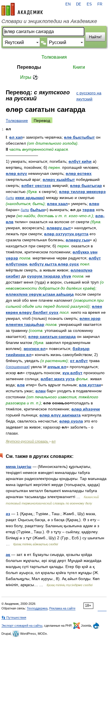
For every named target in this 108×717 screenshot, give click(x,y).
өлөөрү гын (78, 240)
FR (99, 4)
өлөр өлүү (16, 173)
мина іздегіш (18, 466)
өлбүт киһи (80, 161)
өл (54, 441)
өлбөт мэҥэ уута (58, 378)
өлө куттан (90, 385)
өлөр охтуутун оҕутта (66, 234)
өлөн (94, 203)
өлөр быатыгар (86, 185)
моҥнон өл (35, 348)
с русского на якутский (88, 96)
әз (8, 513)
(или (10, 197)
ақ (8, 554)
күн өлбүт (72, 372)
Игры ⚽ (29, 77)
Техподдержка (37, 608)
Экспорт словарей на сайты (21, 625)
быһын (37, 209)
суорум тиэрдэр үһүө (49, 276)
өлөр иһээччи (85, 409)
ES (89, 4)
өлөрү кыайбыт (59, 179)
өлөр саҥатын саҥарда (52, 336)
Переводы (29, 67)
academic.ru (22, 9)
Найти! (95, 37)
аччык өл (57, 366)
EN (68, 4)
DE (78, 4)
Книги (79, 67)
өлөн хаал (57, 203)
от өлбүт (79, 360)
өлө (21, 385)
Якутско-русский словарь (27, 441)
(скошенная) (18, 366)
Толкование (17, 120)
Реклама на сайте (62, 608)
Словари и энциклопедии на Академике (49, 21)
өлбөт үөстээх (36, 185)
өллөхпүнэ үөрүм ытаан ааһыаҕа (40, 294)
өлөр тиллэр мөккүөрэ (82, 191)
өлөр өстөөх (79, 173)
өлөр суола (71, 421)
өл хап (15, 137)
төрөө (88, 209)
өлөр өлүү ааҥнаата (60, 415)
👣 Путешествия (13, 617)
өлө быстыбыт (79, 137)
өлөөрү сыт (59, 227)
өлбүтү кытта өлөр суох (54, 264)
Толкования (54, 57)
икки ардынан (29, 197)
